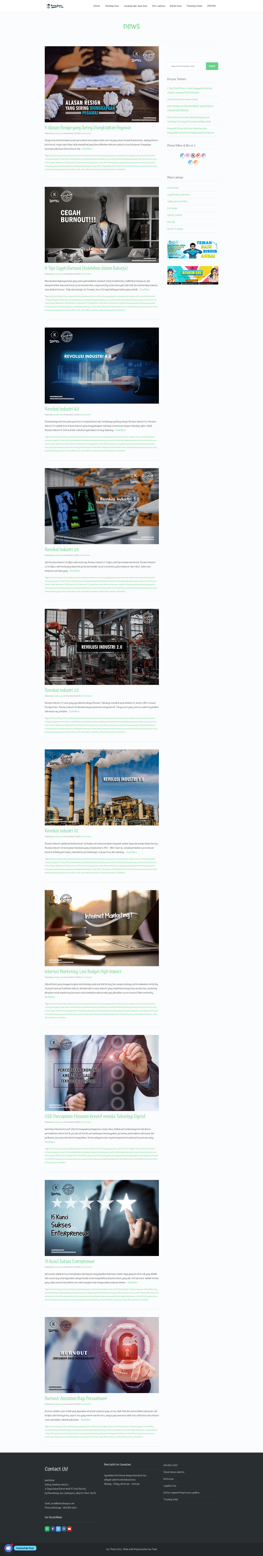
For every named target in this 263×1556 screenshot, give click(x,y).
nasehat (148, 159)
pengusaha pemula (57, 166)
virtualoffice (120, 169)
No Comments (85, 133)
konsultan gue (58, 133)
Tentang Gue (112, 6)
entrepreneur (86, 155)
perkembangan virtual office (90, 166)
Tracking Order (194, 6)
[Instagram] (63, 1529)
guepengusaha (111, 155)
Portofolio (172, 208)
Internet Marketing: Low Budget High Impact (83, 971)
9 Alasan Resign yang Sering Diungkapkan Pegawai (88, 128)
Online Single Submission (54, 162)
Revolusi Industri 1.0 (61, 831)
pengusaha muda (109, 1010)
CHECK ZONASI (174, 215)
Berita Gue (176, 6)
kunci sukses (87, 1292)
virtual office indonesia (89, 169)
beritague (59, 155)
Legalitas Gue (169, 1486)
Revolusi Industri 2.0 (62, 690)
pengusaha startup (72, 166)
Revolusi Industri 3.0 (62, 549)
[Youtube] (69, 1529)
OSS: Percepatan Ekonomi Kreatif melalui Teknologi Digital (95, 1116)
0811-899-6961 (69, 1508)
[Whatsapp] (47, 1529)
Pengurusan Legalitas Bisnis (119, 162)
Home (96, 6)
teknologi (53, 169)
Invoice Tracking (175, 229)
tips (59, 169)
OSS (65, 162)
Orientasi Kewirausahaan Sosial (182, 99)
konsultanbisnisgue (89, 159)
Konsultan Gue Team (147, 1549)
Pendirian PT (84, 162)
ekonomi (77, 155)
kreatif (111, 159)
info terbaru (144, 155)
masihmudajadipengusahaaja (125, 159)
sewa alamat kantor (129, 166)
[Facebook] (52, 1529)
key (155, 1289)
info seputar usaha (133, 155)
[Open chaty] (8, 1548)
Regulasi (105, 166)
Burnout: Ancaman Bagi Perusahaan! (76, 1398)
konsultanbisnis (76, 159)
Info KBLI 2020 (170, 1465)
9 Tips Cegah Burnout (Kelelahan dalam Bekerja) (86, 268)
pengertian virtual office (98, 162)
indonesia (121, 155)
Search (212, 66)
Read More (87, 149)
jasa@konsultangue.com (62, 1503)
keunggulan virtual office (60, 159)
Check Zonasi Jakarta (173, 1472)
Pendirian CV (73, 162)
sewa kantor (142, 166)
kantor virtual (128, 1289)
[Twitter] (58, 1529)
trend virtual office (68, 169)
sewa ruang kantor (95, 1014)
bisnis (65, 155)
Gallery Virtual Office (177, 202)
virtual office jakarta (107, 169)
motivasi (141, 159)
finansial (101, 155)
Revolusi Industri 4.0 (62, 409)
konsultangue (102, 159)
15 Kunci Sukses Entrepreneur (70, 1261)
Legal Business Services (178, 195)
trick (78, 169)
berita (51, 155)
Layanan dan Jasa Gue (135, 6)
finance (95, 155)
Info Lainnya (158, 6)
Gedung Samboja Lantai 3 (56, 1485)
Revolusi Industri (115, 166)
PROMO (211, 6)
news (154, 159)
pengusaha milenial (138, 162)
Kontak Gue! (173, 188)
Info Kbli (171, 222)
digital (70, 155)
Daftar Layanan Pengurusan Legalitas (181, 1493)
